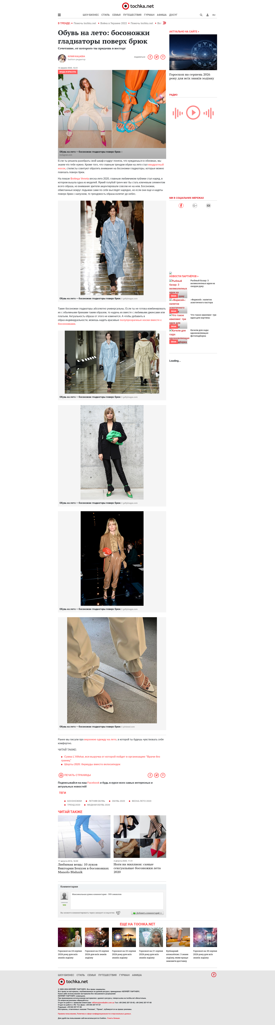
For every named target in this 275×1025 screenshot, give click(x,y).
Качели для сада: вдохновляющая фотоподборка (199, 333)
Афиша (162, 14)
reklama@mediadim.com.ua (103, 1003)
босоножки (74, 801)
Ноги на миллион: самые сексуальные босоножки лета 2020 (137, 868)
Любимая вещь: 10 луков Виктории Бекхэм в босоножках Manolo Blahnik (83, 868)
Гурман (149, 14)
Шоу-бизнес (91, 14)
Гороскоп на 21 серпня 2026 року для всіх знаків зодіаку (151, 954)
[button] (207, 15)
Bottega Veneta (80, 178)
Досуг (173, 14)
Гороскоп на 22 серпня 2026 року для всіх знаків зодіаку (124, 954)
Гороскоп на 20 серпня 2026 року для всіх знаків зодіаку (205, 954)
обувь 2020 (118, 801)
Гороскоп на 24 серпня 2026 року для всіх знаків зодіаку (70, 954)
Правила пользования (67, 1014)
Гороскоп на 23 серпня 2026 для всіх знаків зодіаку (97, 954)
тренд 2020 (73, 805)
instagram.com (66, 155)
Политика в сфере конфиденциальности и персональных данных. (104, 1014)
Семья (116, 14)
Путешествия (132, 14)
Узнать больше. (113, 1018)
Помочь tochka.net (85, 23)
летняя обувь (97, 801)
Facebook (93, 782)
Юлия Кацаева (76, 56)
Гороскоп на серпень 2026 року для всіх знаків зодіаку (191, 76)
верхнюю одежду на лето (100, 739)
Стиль (105, 14)
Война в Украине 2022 (113, 23)
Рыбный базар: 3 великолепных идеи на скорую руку (202, 283)
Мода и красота (68, 72)
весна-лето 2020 (141, 801)
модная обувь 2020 (98, 805)
